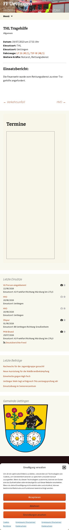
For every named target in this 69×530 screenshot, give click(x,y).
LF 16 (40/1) (23, 53)
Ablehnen (34, 506)
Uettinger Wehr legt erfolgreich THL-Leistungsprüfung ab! (30, 381)
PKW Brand (8, 331)
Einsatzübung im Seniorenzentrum (19, 386)
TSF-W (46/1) (37, 53)
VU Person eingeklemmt (14, 285)
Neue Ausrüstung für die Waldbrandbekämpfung (26, 371)
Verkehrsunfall (14, 102)
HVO (61, 102)
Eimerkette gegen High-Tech (16, 376)
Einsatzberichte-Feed (16, 342)
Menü (6, 16)
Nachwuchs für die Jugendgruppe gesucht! (23, 366)
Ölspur (6, 320)
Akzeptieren (34, 497)
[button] (64, 467)
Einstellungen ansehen (34, 514)
